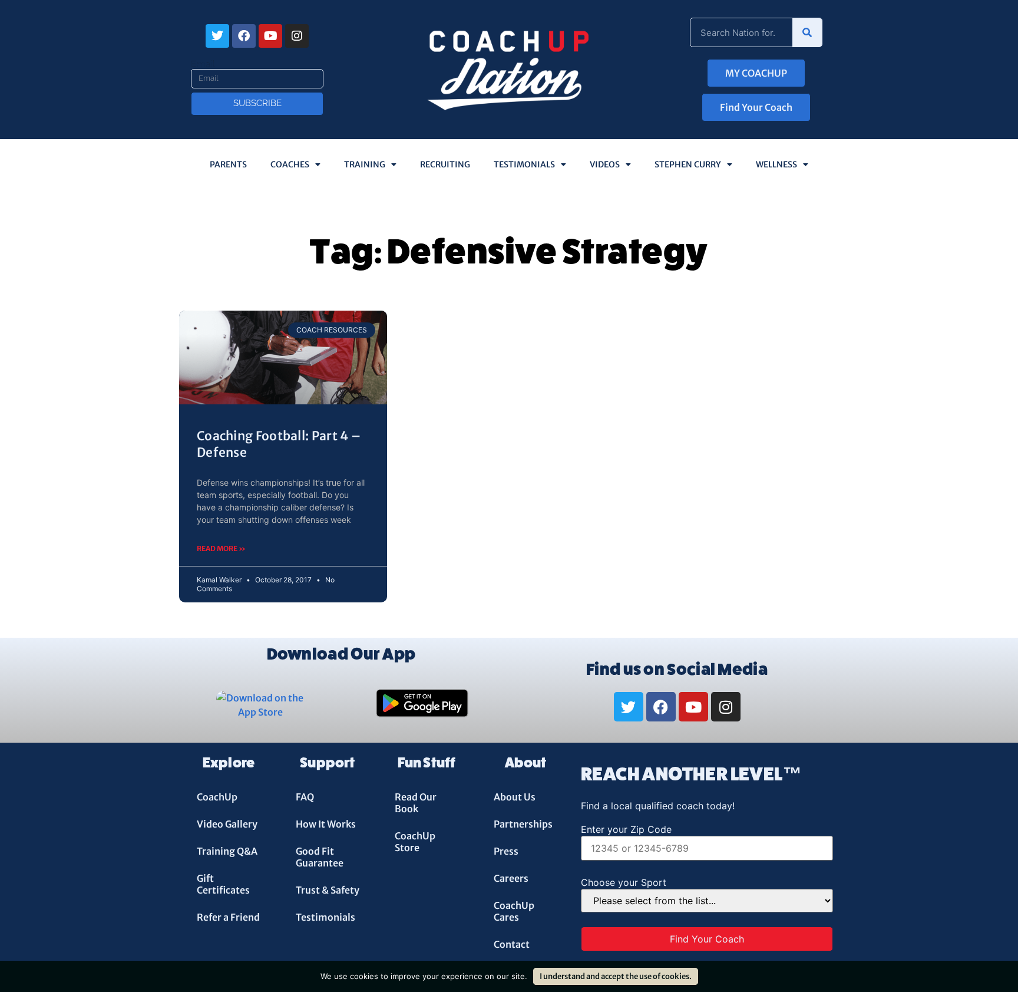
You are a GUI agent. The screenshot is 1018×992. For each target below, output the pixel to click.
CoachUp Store (415, 841)
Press (506, 851)
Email (203, 64)
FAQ (305, 797)
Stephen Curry (688, 164)
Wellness (776, 164)
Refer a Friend (228, 917)
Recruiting (445, 164)
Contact (512, 944)
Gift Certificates (223, 884)
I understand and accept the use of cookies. (616, 976)
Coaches (289, 164)
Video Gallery (227, 824)
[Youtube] (270, 36)
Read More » (221, 548)
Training (364, 164)
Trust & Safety (327, 890)
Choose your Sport (623, 882)
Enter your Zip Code (626, 829)
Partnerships (523, 824)
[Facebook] (244, 36)
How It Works (326, 824)
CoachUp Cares (514, 911)
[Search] (807, 32)
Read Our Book (416, 803)
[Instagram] (297, 36)
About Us (515, 797)
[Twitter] (217, 36)
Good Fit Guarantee (319, 857)
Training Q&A (227, 851)
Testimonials (524, 164)
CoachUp (217, 797)
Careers (511, 878)
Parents (228, 164)
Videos (605, 164)
